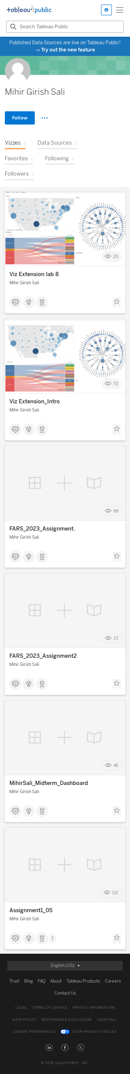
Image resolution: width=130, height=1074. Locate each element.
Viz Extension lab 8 (34, 274)
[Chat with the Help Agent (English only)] (106, 10)
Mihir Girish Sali (24, 282)
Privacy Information (94, 1008)
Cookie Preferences (35, 1032)
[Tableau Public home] (29, 10)
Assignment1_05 (31, 910)
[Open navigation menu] (119, 10)
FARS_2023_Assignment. (42, 528)
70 (115, 383)
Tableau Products (83, 981)
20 (115, 256)
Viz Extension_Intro (34, 401)
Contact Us (65, 993)
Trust (14, 981)
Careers (113, 981)
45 (115, 765)
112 (115, 892)
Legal (21, 1008)
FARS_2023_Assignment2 (43, 656)
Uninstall (107, 1020)
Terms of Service (50, 1008)
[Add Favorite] (117, 302)
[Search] (12, 26)
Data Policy (25, 1020)
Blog (28, 981)
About (56, 981)
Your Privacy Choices (94, 1032)
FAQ (41, 981)
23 (115, 638)
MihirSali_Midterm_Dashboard (48, 783)
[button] (49, 1047)
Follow (20, 118)
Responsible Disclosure (66, 1020)
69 (115, 511)
